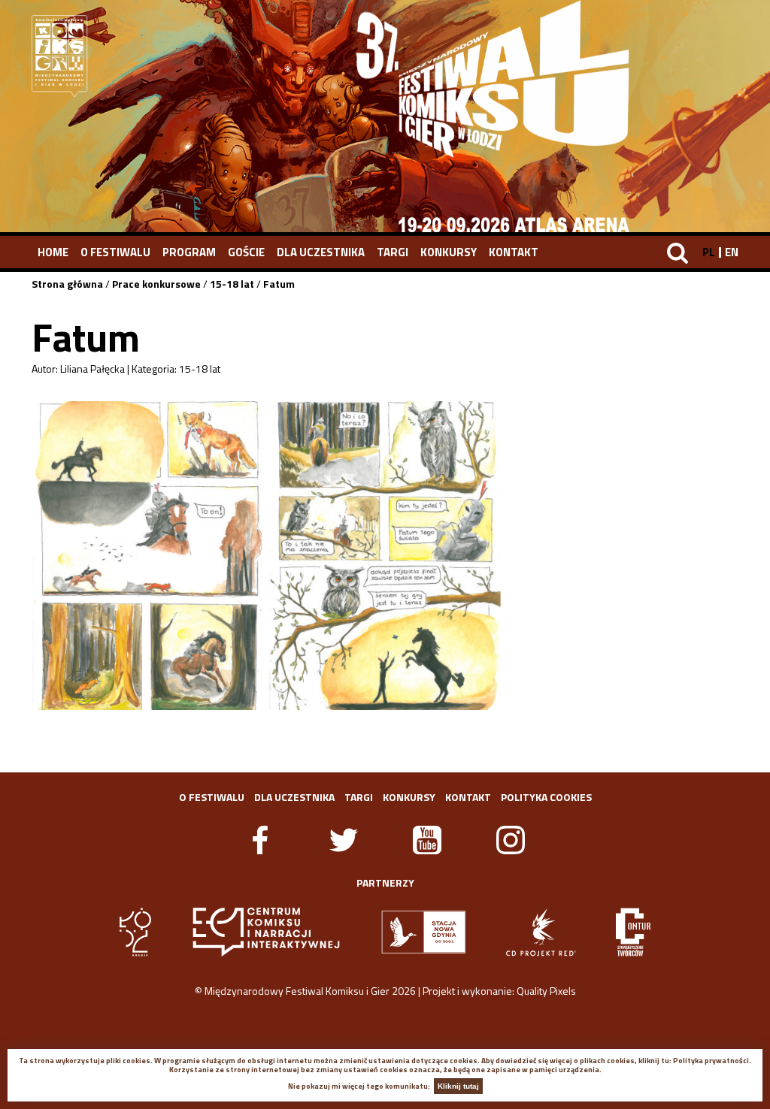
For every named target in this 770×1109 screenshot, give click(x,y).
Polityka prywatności (711, 1060)
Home (53, 252)
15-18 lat (232, 284)
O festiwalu (115, 252)
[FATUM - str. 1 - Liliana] (148, 555)
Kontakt (513, 252)
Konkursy (448, 252)
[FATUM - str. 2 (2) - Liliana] (384, 555)
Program (189, 252)
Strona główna (67, 284)
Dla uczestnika (321, 252)
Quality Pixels (546, 991)
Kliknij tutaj (458, 1086)
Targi (392, 252)
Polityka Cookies (546, 797)
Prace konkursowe (156, 284)
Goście (246, 252)
